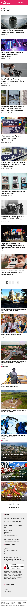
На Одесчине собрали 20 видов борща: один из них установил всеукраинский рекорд (14, 497)
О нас (10, 504)
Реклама (3, 34)
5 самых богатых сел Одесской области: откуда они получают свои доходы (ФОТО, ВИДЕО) (13, 362)
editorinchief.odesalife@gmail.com (12, 541)
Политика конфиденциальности (5, 603)
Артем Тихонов (4, 168)
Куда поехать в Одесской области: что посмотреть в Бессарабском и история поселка (13, 310)
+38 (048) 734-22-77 (9, 534)
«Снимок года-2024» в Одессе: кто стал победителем (13, 192)
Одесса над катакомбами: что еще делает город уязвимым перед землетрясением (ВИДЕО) (13, 456)
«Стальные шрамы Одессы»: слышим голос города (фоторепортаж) (11, 138)
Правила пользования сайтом (22, 603)
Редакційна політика (13, 603)
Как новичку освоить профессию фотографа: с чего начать (13, 218)
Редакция (3, 250)
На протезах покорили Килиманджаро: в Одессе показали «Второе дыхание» (13, 436)
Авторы (17, 504)
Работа (6, 589)
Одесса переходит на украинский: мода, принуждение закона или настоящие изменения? (13, 335)
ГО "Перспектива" (9, 593)
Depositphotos (8, 591)
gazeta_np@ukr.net (9, 553)
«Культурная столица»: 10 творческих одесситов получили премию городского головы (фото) (13, 246)
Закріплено (19, 2)
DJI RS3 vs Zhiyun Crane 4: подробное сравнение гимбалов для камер (12, 81)
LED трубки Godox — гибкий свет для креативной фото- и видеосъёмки (12, 54)
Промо (2, 277)
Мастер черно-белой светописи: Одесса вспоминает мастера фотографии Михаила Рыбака (12, 108)
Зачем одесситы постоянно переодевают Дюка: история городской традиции (13, 385)
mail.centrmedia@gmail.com (11, 535)
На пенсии (7, 588)
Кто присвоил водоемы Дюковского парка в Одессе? (13, 477)
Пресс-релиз (3, 221)
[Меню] (22, 2)
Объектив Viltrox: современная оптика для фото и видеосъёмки (12, 31)
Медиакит (7, 548)
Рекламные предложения (11, 550)
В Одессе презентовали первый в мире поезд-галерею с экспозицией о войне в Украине (14, 164)
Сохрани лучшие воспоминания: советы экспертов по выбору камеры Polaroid (12, 273)
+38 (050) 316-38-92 (9, 552)
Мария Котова (4, 112)
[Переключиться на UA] (25, 2)
